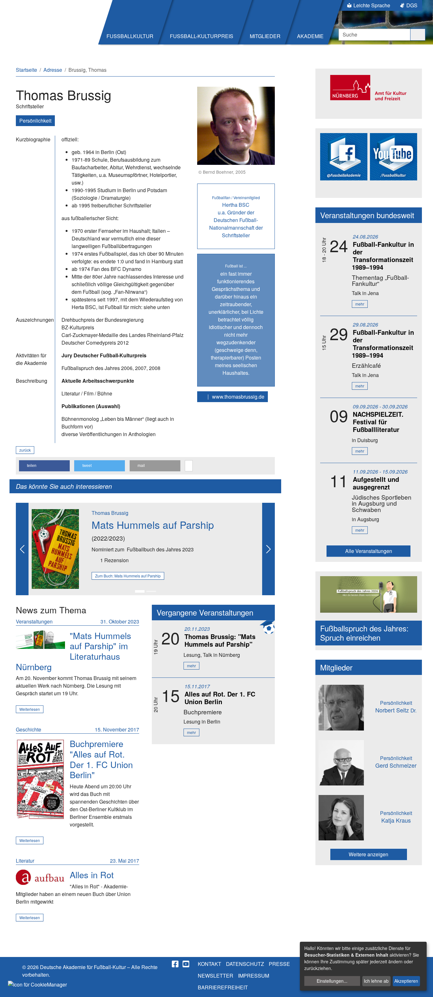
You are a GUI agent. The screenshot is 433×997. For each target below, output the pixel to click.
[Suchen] (417, 35)
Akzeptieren (406, 981)
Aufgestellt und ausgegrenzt (376, 483)
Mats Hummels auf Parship (153, 524)
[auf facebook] (175, 964)
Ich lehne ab (376, 981)
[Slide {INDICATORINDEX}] (140, 591)
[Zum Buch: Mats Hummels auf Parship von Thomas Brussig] (55, 548)
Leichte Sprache (371, 5)
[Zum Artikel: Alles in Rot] (40, 877)
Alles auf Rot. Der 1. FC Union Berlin (219, 697)
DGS (411, 5)
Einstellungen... (332, 981)
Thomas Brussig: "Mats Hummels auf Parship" (219, 640)
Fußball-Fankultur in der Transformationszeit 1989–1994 (383, 255)
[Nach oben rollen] (422, 986)
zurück (25, 450)
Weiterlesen (29, 709)
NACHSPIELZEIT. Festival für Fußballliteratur (378, 421)
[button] (44, 465)
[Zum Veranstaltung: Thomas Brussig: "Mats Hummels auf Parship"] (40, 639)
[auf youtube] (186, 964)
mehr (191, 665)
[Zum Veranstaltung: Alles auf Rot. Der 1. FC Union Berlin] (40, 779)
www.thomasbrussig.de (237, 396)
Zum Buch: (128, 575)
